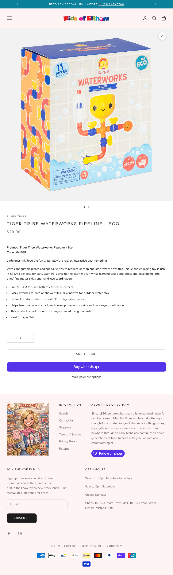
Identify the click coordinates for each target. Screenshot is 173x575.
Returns (64, 449)
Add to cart (86, 354)
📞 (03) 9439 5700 (111, 4)
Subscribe (22, 518)
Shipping (65, 427)
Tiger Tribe (17, 216)
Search (63, 414)
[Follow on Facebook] (9, 533)
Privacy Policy (68, 441)
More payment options (86, 377)
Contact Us (66, 421)
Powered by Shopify (105, 546)
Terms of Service (70, 434)
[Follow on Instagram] (20, 533)
